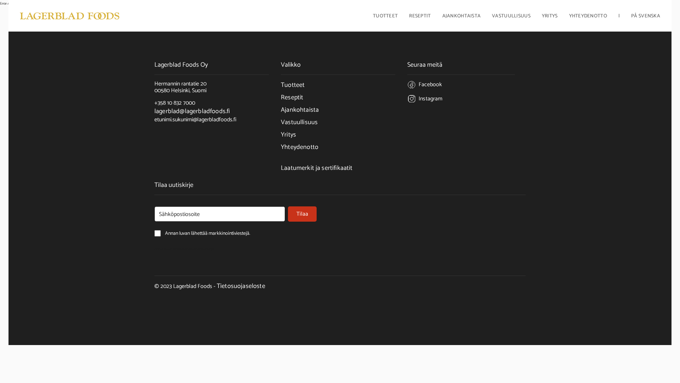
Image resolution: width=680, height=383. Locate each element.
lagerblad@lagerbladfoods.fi (192, 111)
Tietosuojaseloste (241, 286)
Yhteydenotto (588, 16)
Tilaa (302, 214)
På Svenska (645, 16)
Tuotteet (293, 85)
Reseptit (420, 16)
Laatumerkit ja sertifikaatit (316, 168)
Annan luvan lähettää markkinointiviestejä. (184, 249)
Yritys (288, 134)
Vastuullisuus (511, 16)
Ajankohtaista (461, 16)
